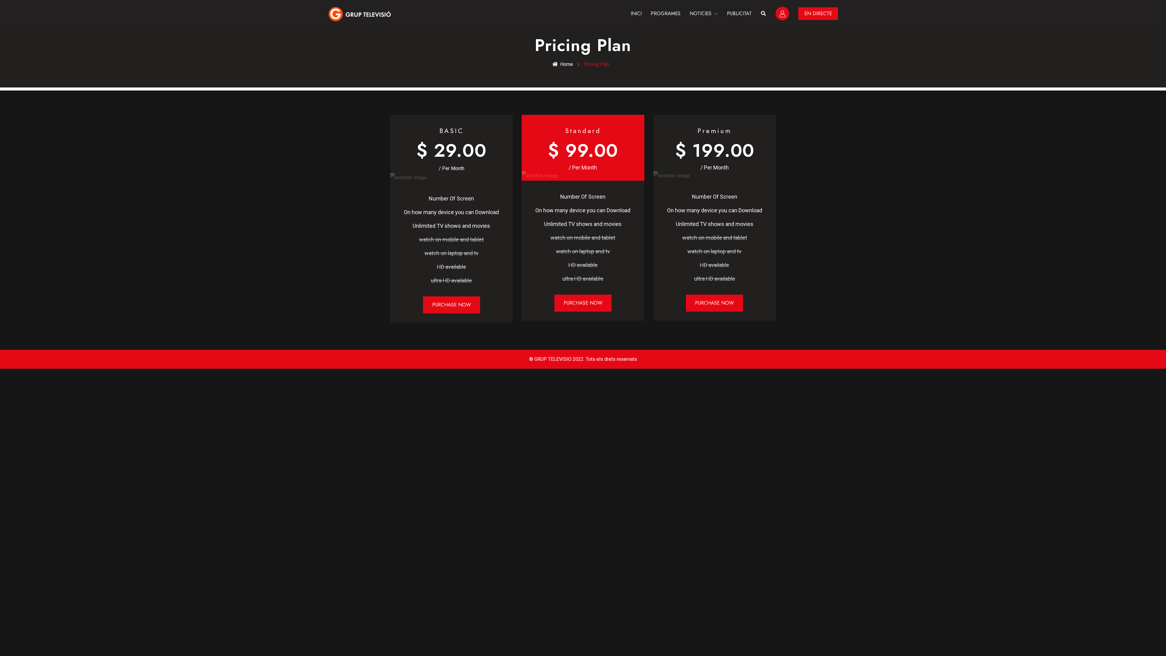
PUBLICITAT (739, 13)
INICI (636, 13)
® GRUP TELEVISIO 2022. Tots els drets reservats (583, 359)
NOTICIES (700, 13)
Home (566, 64)
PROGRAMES (665, 13)
